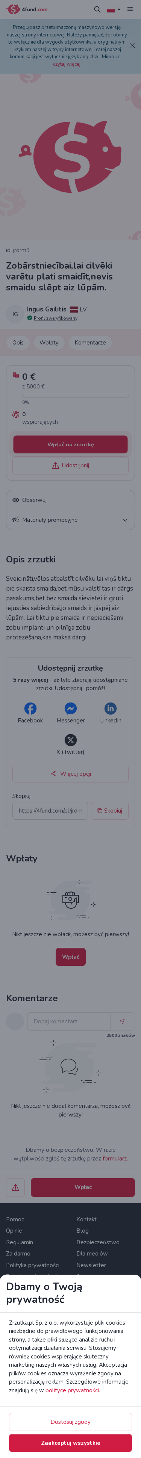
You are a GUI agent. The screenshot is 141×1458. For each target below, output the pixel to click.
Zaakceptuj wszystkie (70, 1443)
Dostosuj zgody (70, 1422)
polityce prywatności (72, 1390)
